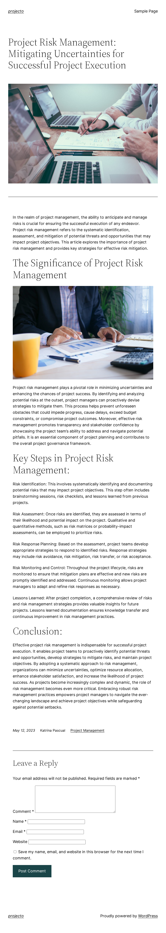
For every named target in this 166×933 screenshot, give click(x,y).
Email (19, 831)
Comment (23, 811)
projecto (16, 11)
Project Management (87, 730)
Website (20, 841)
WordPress (148, 916)
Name (20, 821)
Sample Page (146, 11)
